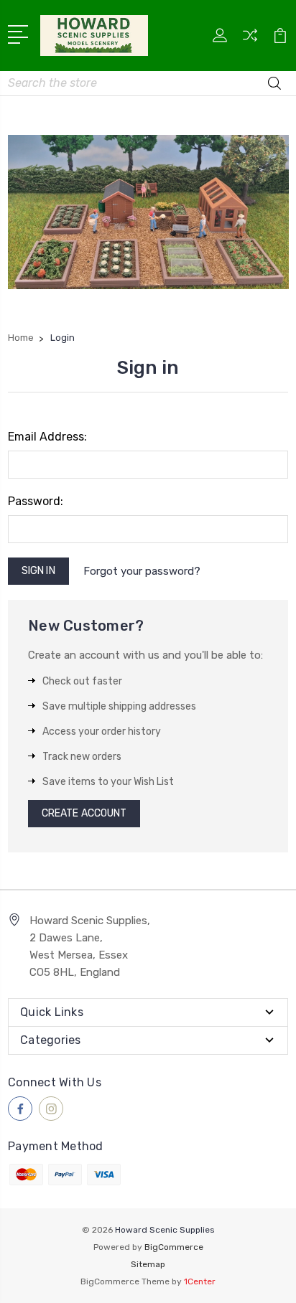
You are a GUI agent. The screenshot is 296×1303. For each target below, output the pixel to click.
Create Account (84, 813)
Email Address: (47, 436)
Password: (35, 501)
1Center (200, 1281)
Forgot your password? (141, 571)
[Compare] (250, 39)
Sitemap (148, 1264)
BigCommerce (173, 1247)
